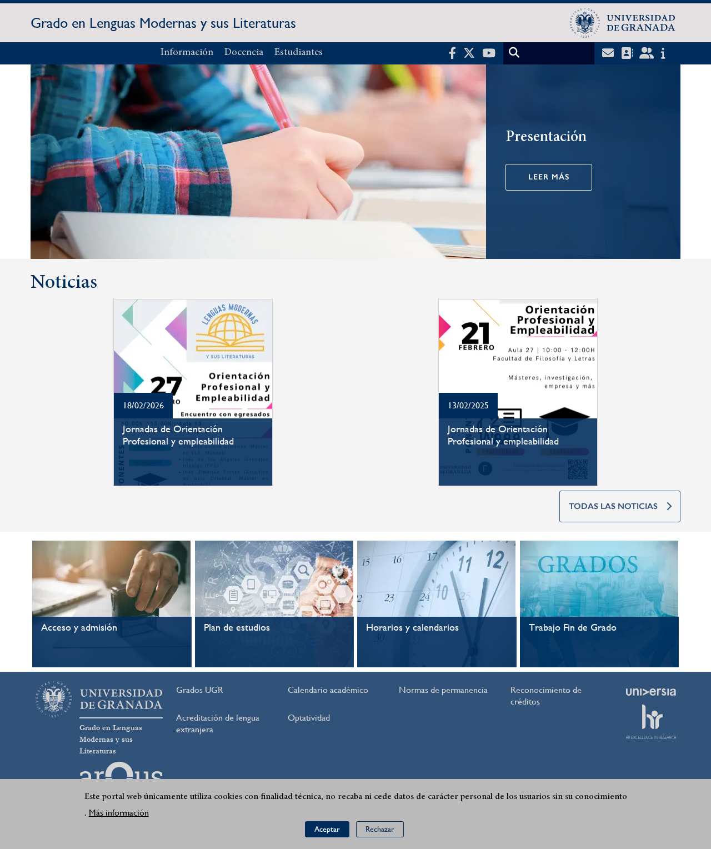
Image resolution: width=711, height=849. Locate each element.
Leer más (548, 177)
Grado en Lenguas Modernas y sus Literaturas (163, 23)
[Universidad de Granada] (622, 23)
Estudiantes (298, 53)
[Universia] (651, 691)
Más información (119, 812)
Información (187, 53)
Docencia (243, 53)
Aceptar (327, 829)
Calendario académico (328, 690)
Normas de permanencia (443, 690)
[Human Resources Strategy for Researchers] (651, 722)
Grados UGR (199, 690)
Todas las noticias (613, 506)
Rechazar (379, 829)
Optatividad (309, 717)
